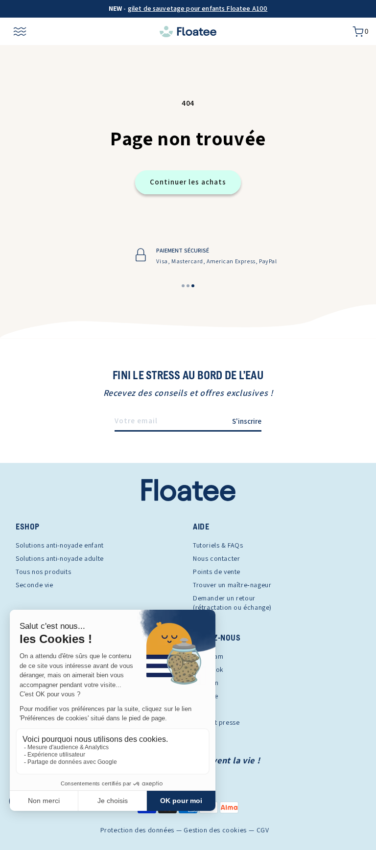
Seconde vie (34, 584)
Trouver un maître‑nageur (232, 584)
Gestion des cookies (215, 830)
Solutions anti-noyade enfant (60, 545)
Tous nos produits (43, 571)
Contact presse (216, 722)
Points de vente (216, 571)
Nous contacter (216, 558)
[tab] (183, 285)
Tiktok (202, 709)
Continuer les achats (188, 181)
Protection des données (137, 830)
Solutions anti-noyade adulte (60, 558)
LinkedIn (206, 682)
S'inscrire (246, 421)
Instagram (208, 656)
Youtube (205, 695)
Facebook (208, 669)
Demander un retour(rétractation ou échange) (232, 603)
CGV (263, 830)
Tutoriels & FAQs (218, 545)
